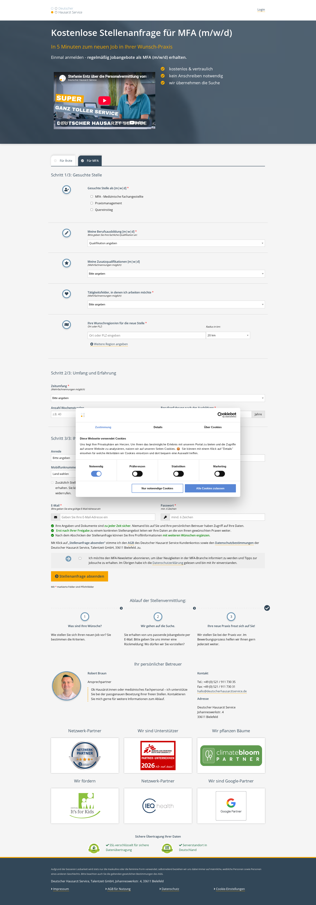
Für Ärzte (66, 161)
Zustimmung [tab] (103, 427)
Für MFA (93, 161)
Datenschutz (170, 889)
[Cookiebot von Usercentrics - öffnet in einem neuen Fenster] (220, 415)
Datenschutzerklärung (168, 563)
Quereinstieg (103, 210)
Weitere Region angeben (110, 344)
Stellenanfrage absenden (81, 576)
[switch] (137, 474)
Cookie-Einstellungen (230, 889)
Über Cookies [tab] (213, 427)
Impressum (61, 889)
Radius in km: (213, 326)
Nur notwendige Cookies (157, 488)
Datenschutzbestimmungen (234, 543)
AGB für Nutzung (119, 889)
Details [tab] (158, 427)
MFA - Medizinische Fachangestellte (118, 197)
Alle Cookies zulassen (210, 488)
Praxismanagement (108, 203)
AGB (131, 543)
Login (261, 10)
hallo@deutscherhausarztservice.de (222, 691)
